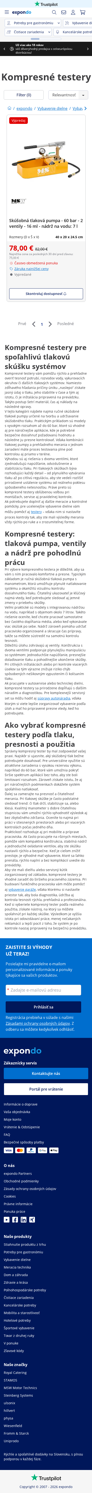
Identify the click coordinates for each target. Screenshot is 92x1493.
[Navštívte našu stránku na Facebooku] (15, 1221)
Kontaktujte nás (46, 1073)
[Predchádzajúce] (33, 324)
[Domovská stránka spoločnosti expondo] (9, 108)
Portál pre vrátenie (46, 1089)
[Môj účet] (73, 12)
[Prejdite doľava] (4, 49)
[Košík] (82, 12)
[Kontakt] (63, 12)
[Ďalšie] (50, 324)
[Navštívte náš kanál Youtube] (6, 1221)
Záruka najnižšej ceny (31, 268)
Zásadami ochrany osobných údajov (38, 1023)
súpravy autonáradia (54, 698)
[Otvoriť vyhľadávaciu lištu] (54, 12)
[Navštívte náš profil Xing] (32, 1221)
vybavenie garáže (22, 889)
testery (36, 511)
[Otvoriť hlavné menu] (6, 12)
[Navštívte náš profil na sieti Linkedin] (23, 1221)
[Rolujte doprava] (88, 49)
